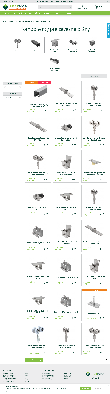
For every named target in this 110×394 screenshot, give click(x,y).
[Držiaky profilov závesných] (55, 45)
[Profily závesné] (36, 45)
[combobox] (55, 7)
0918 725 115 (67, 378)
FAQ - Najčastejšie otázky (9, 376)
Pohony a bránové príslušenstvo (23, 21)
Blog (46, 13)
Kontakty (56, 13)
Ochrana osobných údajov (9, 378)
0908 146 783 (67, 380)
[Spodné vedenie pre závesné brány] (55, 63)
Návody (38, 13)
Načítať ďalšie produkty (34, 360)
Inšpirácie (27, 381)
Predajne (67, 13)
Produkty (6, 13)
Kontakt (26, 373)
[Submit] (70, 7)
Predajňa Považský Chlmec (49, 376)
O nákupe (27, 376)
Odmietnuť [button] (98, 388)
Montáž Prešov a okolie (8, 375)
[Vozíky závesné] (18, 45)
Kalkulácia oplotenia (8, 373)
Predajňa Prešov (46, 373)
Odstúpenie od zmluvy (8, 381)
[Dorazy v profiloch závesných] (74, 45)
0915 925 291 (67, 373)
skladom (8, 97)
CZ (108, 1)
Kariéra (26, 375)
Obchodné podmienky (8, 380)
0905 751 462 (67, 375)
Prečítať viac (18, 390)
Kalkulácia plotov (23, 13)
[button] (37, 392)
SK (105, 1)
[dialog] (55, 389)
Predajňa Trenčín (46, 378)
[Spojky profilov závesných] (92, 45)
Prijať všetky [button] (85, 388)
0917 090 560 (67, 376)
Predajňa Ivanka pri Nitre (48, 375)
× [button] (108, 385)
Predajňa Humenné (47, 380)
